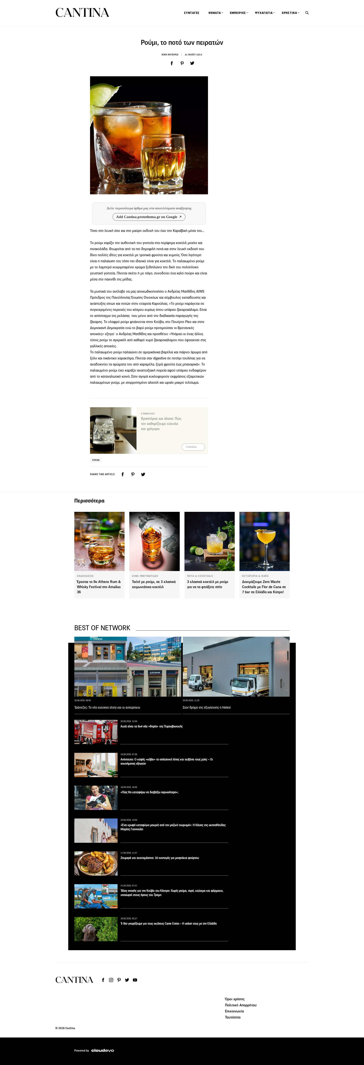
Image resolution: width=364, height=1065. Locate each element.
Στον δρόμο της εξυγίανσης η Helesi (207, 707)
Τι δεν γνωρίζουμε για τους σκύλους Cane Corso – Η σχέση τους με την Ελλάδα (169, 923)
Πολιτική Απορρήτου (241, 1005)
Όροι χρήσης (235, 999)
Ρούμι (96, 460)
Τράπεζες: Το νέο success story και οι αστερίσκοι (107, 707)
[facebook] (172, 63)
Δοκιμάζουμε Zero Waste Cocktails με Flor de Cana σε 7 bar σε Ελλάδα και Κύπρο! (264, 587)
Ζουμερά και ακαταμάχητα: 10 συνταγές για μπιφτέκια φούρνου (160, 858)
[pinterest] (182, 63)
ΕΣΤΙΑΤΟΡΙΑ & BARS (255, 576)
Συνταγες (191, 13)
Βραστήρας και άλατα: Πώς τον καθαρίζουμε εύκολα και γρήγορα (161, 423)
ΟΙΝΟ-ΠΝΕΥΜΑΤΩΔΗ (145, 576)
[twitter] (192, 63)
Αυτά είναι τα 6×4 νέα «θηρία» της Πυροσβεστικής (152, 726)
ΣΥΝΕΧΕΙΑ (191, 447)
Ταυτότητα (233, 1017)
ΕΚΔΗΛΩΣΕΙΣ (85, 576)
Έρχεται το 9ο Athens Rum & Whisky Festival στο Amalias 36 (99, 587)
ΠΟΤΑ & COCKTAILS (200, 576)
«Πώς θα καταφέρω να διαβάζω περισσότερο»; (149, 792)
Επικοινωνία (234, 1011)
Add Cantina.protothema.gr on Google (146, 217)
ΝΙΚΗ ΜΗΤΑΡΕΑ (170, 54)
